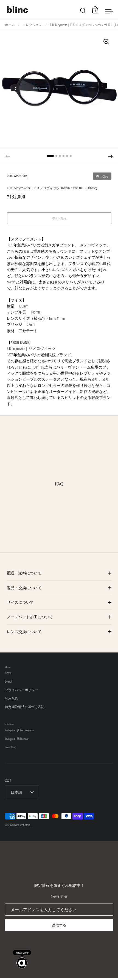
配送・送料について (24, 573)
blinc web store (17, 175)
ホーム (10, 24)
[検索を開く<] (83, 10)
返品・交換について (24, 587)
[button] (110, 156)
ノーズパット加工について (30, 616)
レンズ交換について (24, 631)
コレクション (32, 24)
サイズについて (20, 602)
